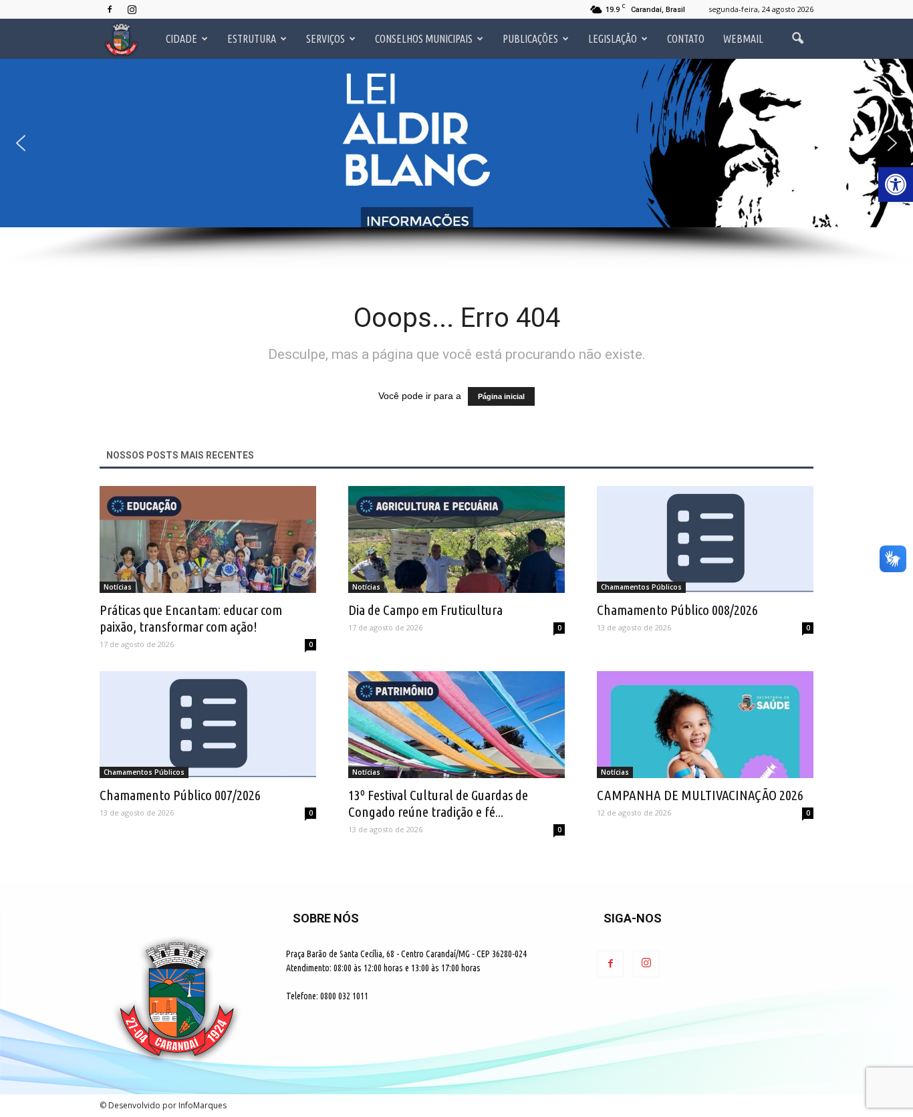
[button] (456, 143)
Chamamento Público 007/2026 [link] (180, 795)
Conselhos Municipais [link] (424, 39)
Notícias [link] (118, 587)
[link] (895, 184)
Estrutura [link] (251, 39)
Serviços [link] (325, 39)
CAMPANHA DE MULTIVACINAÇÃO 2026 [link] (700, 795)
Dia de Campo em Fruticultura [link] (425, 610)
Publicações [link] (530, 39)
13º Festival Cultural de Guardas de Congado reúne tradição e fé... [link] (438, 803)
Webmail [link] (743, 39)
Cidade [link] (181, 39)
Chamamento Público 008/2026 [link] (677, 610)
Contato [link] (685, 39)
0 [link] (311, 644)
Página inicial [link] (501, 396)
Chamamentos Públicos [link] (641, 587)
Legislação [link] (612, 39)
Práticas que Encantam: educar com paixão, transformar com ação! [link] (191, 618)
